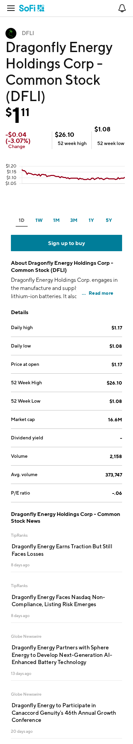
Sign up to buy (66, 243)
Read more (101, 293)
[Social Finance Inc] (32, 8)
